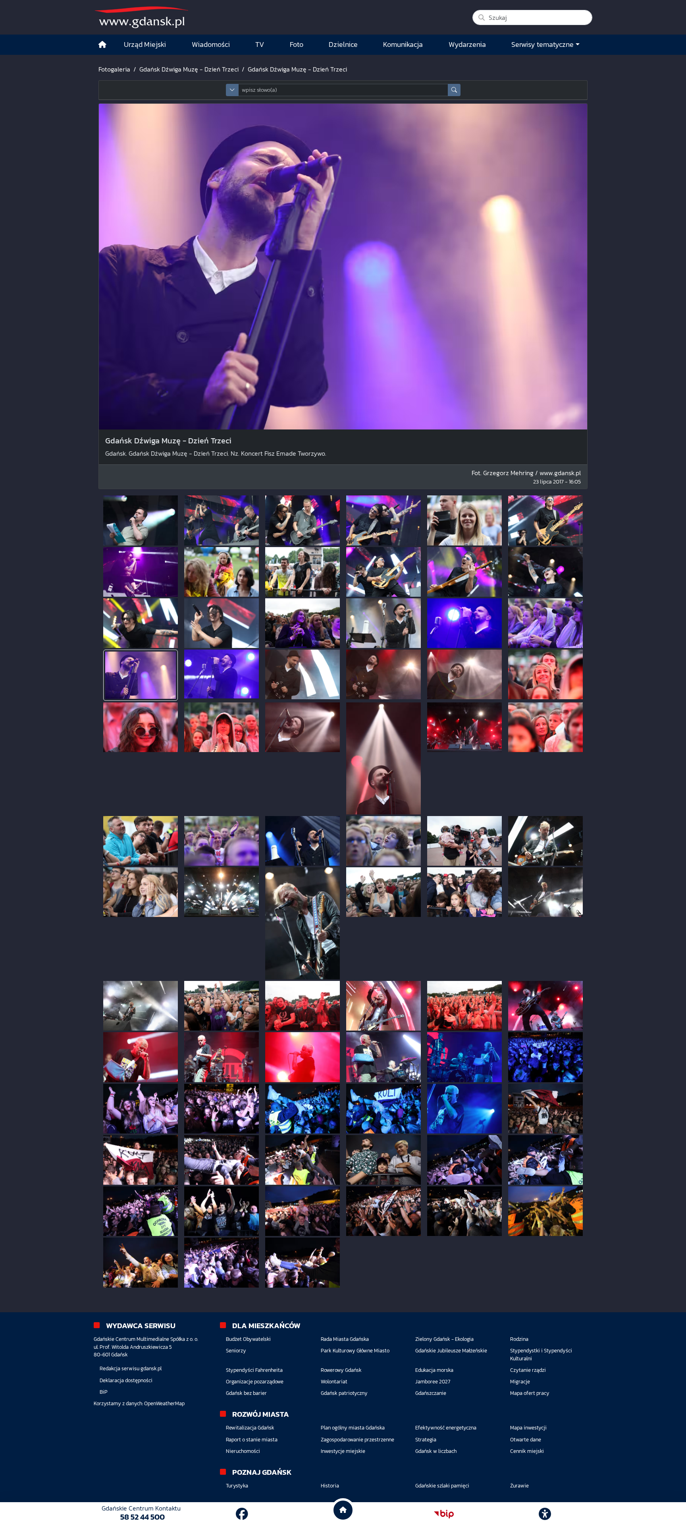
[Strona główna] (102, 45)
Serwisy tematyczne (542, 44)
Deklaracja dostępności (126, 1380)
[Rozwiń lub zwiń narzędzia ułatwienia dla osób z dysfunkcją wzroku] (545, 1514)
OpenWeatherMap (164, 1403)
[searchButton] (454, 90)
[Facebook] (242, 1514)
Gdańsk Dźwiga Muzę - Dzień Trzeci (189, 69)
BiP (104, 1392)
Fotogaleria (114, 69)
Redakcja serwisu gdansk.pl (131, 1368)
